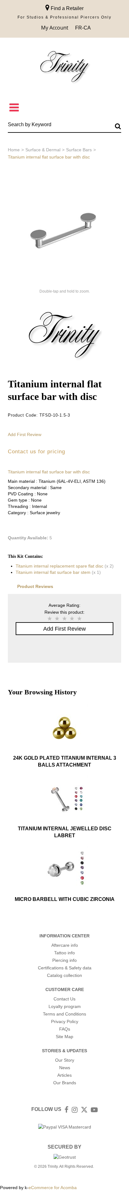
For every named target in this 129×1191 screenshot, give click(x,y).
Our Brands (64, 1082)
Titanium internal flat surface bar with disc (49, 471)
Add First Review (24, 434)
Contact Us (64, 998)
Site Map (64, 1036)
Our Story (64, 1060)
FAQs (64, 1029)
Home (14, 149)
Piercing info (64, 960)
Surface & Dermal (42, 149)
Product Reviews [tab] (35, 586)
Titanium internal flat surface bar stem (53, 572)
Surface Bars (79, 149)
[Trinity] (64, 68)
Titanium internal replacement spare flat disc (59, 566)
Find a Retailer (66, 8)
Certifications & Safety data (64, 967)
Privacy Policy (64, 1021)
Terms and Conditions (64, 1013)
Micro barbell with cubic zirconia (65, 899)
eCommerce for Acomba (52, 1187)
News (64, 1067)
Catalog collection (64, 975)
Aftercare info (64, 945)
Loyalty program (65, 1006)
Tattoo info (64, 952)
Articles (64, 1075)
